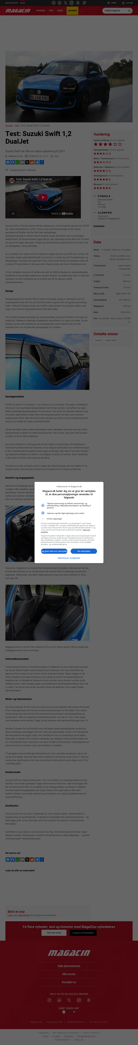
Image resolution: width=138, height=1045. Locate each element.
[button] (69, 519)
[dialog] (69, 522)
